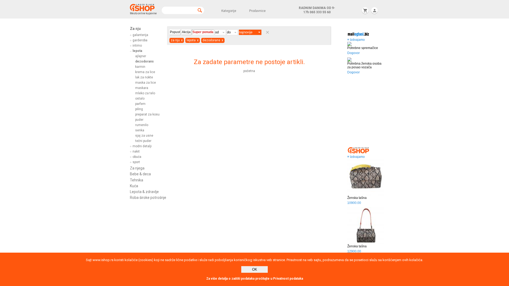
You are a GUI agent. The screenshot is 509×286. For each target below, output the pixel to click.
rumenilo (141, 125)
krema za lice (145, 72)
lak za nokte (144, 77)
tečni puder (143, 141)
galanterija (140, 35)
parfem (140, 104)
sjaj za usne (144, 135)
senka (139, 130)
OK (254, 269)
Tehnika (136, 180)
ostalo (139, 98)
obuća (137, 157)
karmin (140, 67)
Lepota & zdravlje (144, 192)
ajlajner (140, 56)
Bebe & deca (140, 174)
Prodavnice (257, 11)
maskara (141, 88)
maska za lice (145, 82)
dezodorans (144, 61)
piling (139, 109)
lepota (137, 51)
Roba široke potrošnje (148, 197)
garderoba (140, 40)
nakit (136, 151)
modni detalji (142, 146)
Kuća (134, 186)
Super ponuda (202, 32)
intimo (137, 45)
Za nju (135, 28)
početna (249, 71)
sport (136, 162)
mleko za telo (145, 93)
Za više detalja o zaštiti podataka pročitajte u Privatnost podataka (254, 278)
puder (139, 120)
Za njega (137, 168)
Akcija (186, 32)
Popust (175, 32)
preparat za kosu (147, 114)
